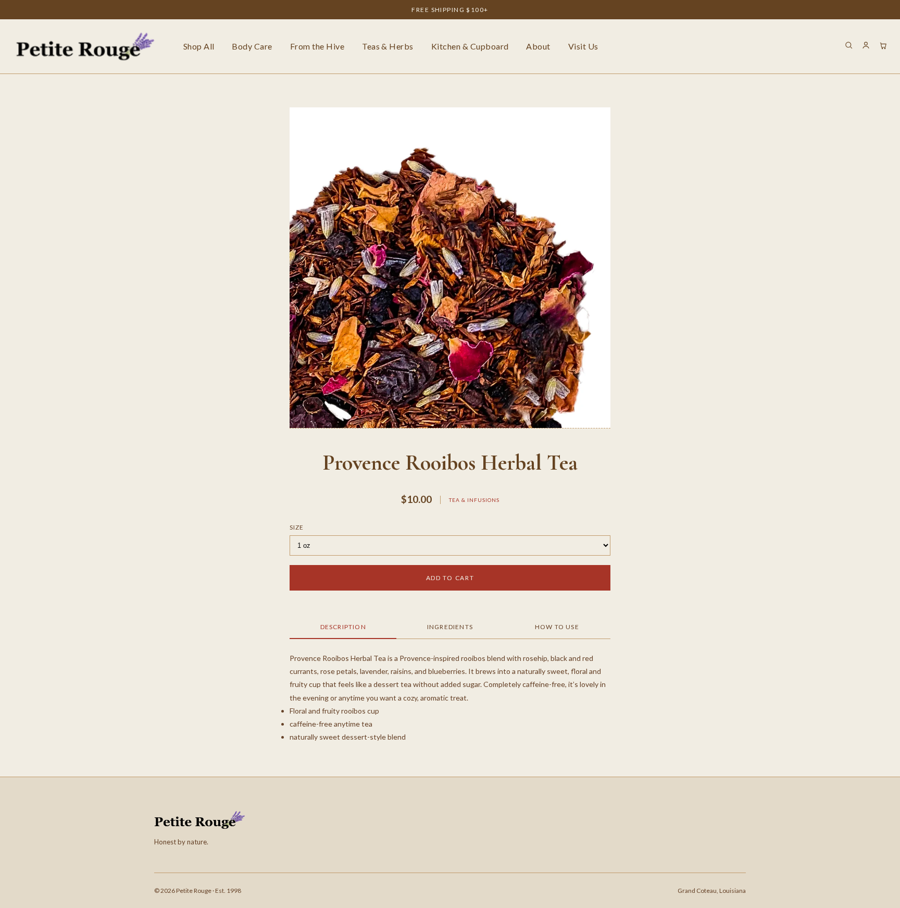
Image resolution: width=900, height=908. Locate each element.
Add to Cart (450, 578)
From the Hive (317, 46)
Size (297, 527)
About (538, 46)
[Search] (848, 46)
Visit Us (583, 46)
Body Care (252, 46)
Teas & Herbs (388, 46)
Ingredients (450, 627)
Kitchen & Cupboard (470, 46)
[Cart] (883, 46)
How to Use (557, 627)
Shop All (199, 46)
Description (343, 627)
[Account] (865, 46)
